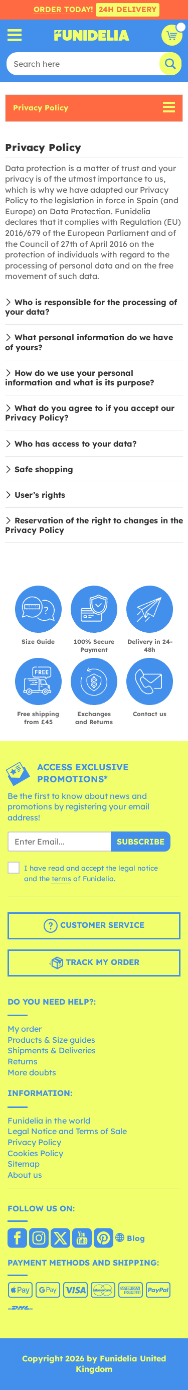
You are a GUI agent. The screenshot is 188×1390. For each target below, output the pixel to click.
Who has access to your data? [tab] (76, 444)
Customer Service (101, 925)
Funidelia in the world (49, 1121)
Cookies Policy (35, 1153)
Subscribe (140, 842)
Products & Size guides (51, 1040)
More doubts (32, 1072)
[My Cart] (171, 35)
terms (61, 878)
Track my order (101, 962)
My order (25, 1029)
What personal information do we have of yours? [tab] (89, 342)
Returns (23, 1061)
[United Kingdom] (17, 1239)
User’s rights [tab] (40, 495)
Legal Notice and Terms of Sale (67, 1131)
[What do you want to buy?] (15, 35)
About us (25, 1175)
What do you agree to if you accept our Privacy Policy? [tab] (89, 413)
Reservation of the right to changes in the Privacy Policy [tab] (94, 525)
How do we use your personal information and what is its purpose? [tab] (79, 377)
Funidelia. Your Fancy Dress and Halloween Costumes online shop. (91, 35)
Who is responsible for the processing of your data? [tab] (91, 307)
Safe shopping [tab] (44, 469)
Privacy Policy (40, 107)
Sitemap (24, 1164)
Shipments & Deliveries (52, 1050)
